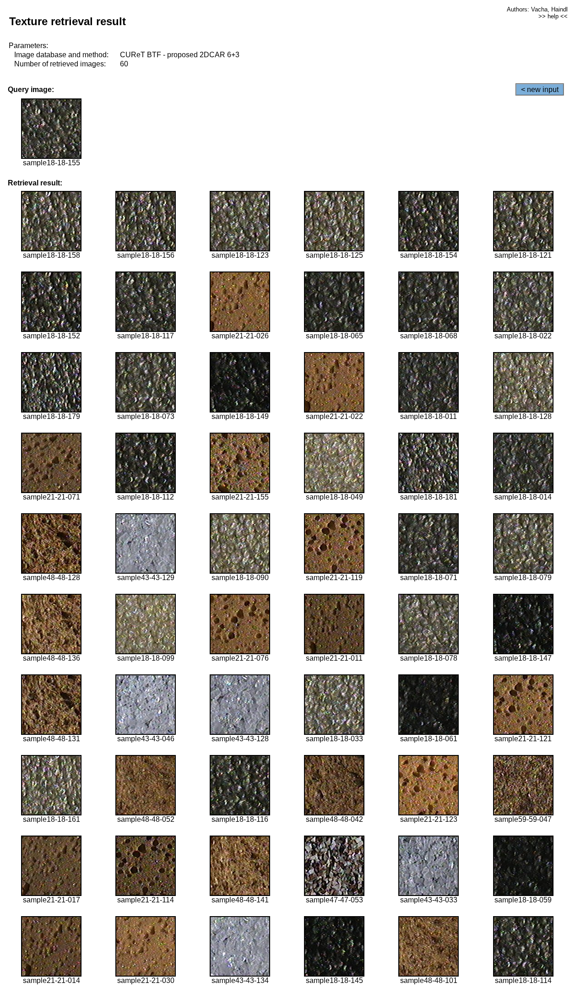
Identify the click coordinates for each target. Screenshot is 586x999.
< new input (540, 89)
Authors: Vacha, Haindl (537, 9)
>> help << (553, 16)
